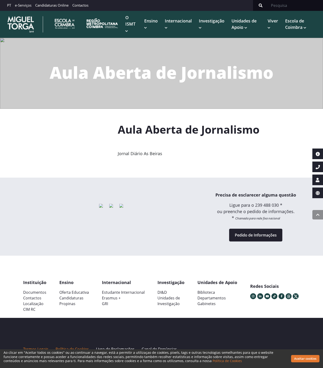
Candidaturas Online (52, 5)
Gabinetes (206, 303)
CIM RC (29, 309)
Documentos (34, 292)
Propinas (67, 303)
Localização (33, 303)
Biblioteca (206, 292)
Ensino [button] (151, 21)
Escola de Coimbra (294, 24)
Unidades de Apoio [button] (244, 24)
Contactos (80, 5)
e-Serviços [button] (23, 5)
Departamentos (211, 298)
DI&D (162, 292)
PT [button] (9, 5)
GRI (105, 303)
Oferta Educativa (74, 292)
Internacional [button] (178, 21)
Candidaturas (71, 298)
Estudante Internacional (123, 292)
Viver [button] (273, 21)
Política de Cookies (227, 361)
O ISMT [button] (130, 21)
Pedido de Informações (256, 235)
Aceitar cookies (305, 358)
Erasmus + (111, 298)
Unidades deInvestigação (168, 300)
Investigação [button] (211, 21)
